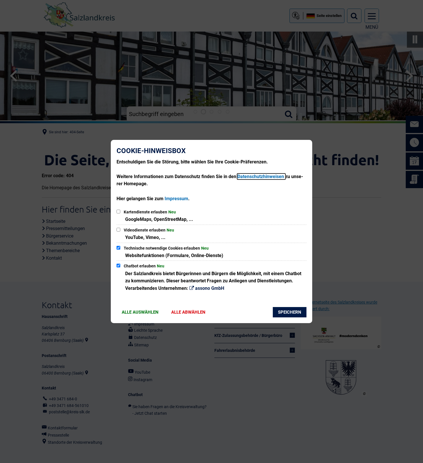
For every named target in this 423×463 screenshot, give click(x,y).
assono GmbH (209, 288)
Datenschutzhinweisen (261, 176)
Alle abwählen (188, 312)
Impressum (176, 198)
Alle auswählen (140, 312)
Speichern (289, 312)
